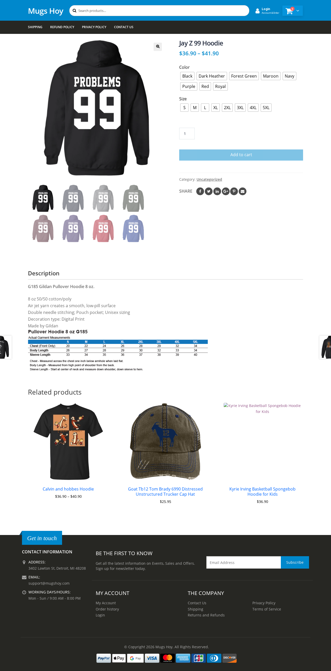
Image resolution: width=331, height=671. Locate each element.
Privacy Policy (94, 27)
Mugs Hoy (45, 10)
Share (185, 191)
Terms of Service (266, 609)
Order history (107, 609)
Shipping (35, 27)
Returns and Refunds (206, 615)
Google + (226, 191)
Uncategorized (209, 179)
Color (184, 67)
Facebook (200, 191)
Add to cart (241, 154)
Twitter (209, 191)
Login (100, 615)
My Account (106, 602)
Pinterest (234, 191)
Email (242, 191)
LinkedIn (217, 191)
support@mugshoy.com (49, 583)
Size (183, 99)
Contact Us (123, 27)
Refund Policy (62, 27)
